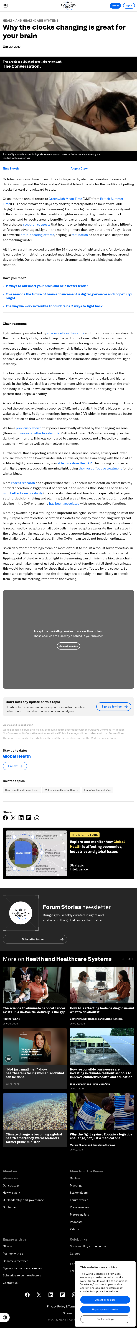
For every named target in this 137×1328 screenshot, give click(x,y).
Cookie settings (105, 1319)
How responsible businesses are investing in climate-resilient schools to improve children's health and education (101, 1073)
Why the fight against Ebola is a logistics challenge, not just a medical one (101, 1136)
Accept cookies (68, 646)
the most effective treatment (100, 468)
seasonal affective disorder (40, 433)
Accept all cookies (105, 1299)
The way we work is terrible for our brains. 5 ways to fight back (54, 306)
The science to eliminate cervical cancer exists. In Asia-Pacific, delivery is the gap (34, 1010)
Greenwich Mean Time (65, 199)
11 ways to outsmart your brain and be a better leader (47, 286)
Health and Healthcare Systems (31, 20)
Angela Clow (79, 168)
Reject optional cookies (105, 1309)
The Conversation (21, 66)
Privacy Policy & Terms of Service (68, 1306)
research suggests (36, 224)
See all (128, 959)
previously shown (29, 428)
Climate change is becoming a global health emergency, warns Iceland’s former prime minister (34, 1138)
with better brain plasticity (23, 493)
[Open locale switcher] (4, 1317)
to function (80, 235)
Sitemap (68, 1313)
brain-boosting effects (37, 235)
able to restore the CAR (74, 463)
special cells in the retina (65, 333)
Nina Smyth (11, 168)
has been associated (64, 503)
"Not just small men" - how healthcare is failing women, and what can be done (35, 1073)
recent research (23, 483)
